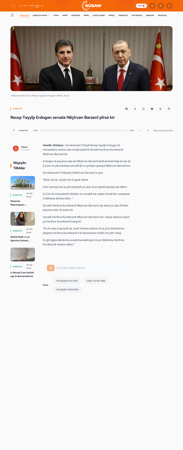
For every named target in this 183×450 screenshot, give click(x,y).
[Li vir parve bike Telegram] (152, 109)
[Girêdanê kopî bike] (169, 109)
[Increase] (148, 130)
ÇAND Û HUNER (99, 15)
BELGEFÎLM (162, 15)
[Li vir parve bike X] (135, 109)
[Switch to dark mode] (160, 5)
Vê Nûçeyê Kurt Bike (67, 280)
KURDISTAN (24, 15)
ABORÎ (64, 15)
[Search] (152, 5)
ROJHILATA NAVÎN (40, 15)
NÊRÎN (86, 15)
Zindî (140, 6)
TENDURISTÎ (123, 15)
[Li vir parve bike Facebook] (126, 109)
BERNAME (150, 15)
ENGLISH (31, 6)
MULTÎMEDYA (137, 15)
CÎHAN (56, 15)
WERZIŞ (111, 15)
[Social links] (13, 5)
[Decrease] (139, 130)
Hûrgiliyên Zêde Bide (67, 289)
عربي (20, 6)
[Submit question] (51, 268)
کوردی (42, 6)
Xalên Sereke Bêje (96, 280)
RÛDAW (24, 147)
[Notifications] (169, 5)
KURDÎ (37, 6)
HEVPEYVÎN (75, 15)
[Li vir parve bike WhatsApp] (143, 109)
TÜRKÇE (25, 6)
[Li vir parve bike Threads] (160, 109)
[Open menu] (12, 15)
